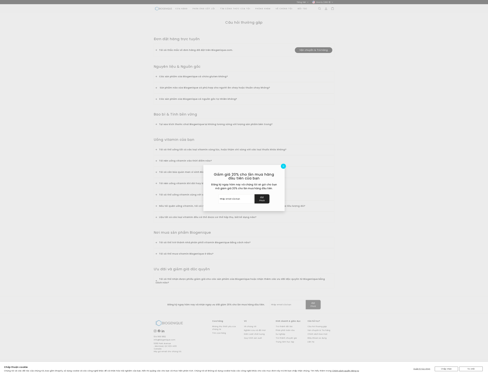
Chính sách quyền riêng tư (345, 370)
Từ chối (471, 368)
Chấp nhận (446, 368)
